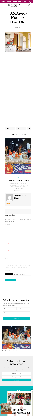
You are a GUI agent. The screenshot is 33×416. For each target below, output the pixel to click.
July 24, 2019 (18, 27)
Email (7, 251)
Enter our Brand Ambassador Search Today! (16, 2)
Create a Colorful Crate (18, 180)
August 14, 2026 (19, 188)
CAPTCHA (8, 270)
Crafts (18, 177)
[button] (14, 190)
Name (7, 244)
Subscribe (16, 318)
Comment (7, 224)
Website (7, 258)
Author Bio (8, 203)
